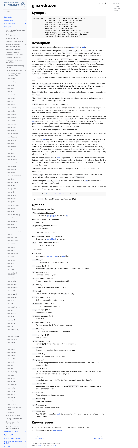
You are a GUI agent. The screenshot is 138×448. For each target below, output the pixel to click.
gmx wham (11, 394)
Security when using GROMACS (12, 422)
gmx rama (10, 300)
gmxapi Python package (12, 438)
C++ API (7, 446)
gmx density (11, 127)
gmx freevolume (12, 182)
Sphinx (40, 445)
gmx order (10, 278)
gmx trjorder (11, 381)
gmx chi (10, 101)
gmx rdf (10, 304)
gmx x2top (11, 401)
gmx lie (9, 234)
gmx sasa (10, 333)
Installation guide (9, 23)
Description (117, 8)
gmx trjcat (10, 375)
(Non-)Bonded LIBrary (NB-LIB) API (13, 442)
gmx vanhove (11, 388)
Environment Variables (13, 415)
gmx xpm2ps (11, 404)
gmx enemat (11, 169)
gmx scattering (12, 339)
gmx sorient (11, 355)
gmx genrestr (11, 195)
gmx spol (10, 362)
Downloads (8, 17)
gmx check (11, 98)
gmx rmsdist (11, 313)
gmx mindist (11, 250)
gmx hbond (11, 211)
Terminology (10, 412)
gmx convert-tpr (12, 114)
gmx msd (10, 257)
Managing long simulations (14, 41)
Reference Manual (10, 435)
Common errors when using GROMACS (15, 66)
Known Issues (118, 13)
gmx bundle (11, 95)
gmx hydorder (12, 227)
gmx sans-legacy (13, 329)
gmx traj (10, 368)
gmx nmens (11, 263)
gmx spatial (11, 359)
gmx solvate (11, 352)
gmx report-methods (14, 307)
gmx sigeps (11, 349)
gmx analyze (11, 82)
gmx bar (10, 91)
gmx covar (11, 121)
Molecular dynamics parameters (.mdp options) (15, 53)
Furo (54, 445)
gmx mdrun (11, 247)
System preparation (12, 38)
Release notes (8, 20)
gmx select (11, 342)
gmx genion (11, 192)
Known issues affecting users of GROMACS (15, 30)
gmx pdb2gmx (12, 284)
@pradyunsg (48, 445)
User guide (7, 27)
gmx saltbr (11, 326)
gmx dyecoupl (12, 159)
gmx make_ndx (12, 240)
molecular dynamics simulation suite (14, 74)
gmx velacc (11, 391)
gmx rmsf (10, 317)
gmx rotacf (11, 320)
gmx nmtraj (11, 270)
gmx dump (11, 156)
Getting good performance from (14, 61)
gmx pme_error (12, 287)
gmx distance (11, 146)
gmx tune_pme (12, 385)
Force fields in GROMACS (14, 49)
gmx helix (10, 218)
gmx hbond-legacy (13, 214)
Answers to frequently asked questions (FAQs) (14, 45)
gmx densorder (12, 134)
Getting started (11, 35)
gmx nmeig (11, 260)
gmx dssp (10, 153)
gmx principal (11, 297)
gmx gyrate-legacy (13, 205)
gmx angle (10, 85)
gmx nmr (10, 266)
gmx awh (10, 88)
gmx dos (10, 150)
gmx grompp (11, 198)
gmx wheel (11, 398)
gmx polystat (11, 291)
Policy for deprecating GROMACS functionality (13, 427)
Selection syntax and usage (14, 408)
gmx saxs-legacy (13, 336)
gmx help (10, 224)
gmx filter (10, 179)
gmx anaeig (11, 78)
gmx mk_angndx (12, 253)
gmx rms (10, 310)
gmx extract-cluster (14, 176)
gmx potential (12, 294)
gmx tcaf (10, 365)
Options (116, 10)
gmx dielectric (12, 137)
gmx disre (10, 143)
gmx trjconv (11, 378)
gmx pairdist (11, 281)
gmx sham (10, 346)
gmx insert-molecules (14, 231)
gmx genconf (11, 189)
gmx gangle (11, 185)
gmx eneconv (11, 166)
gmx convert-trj (12, 117)
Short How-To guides (11, 432)
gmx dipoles (11, 140)
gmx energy (11, 172)
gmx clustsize (12, 108)
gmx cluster (11, 104)
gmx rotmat (11, 323)
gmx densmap (12, 130)
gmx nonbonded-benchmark (13, 273)
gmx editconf (12, 163)
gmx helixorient (12, 221)
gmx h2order (11, 208)
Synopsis (116, 6)
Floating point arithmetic (14, 419)
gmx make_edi (12, 237)
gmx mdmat (11, 244)
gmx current (11, 124)
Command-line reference (14, 70)
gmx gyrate (11, 202)
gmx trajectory (12, 372)
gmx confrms (11, 111)
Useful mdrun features (13, 57)
